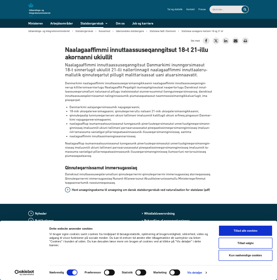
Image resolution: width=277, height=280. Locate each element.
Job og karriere (142, 23)
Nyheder (41, 213)
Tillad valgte (245, 243)
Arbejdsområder (61, 23)
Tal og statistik (175, 9)
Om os (120, 23)
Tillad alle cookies (245, 230)
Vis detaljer (194, 272)
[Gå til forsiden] (41, 9)
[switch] (109, 272)
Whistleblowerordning (159, 213)
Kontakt (190, 9)
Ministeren (35, 23)
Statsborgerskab (91, 23)
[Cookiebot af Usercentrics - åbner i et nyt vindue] (24, 272)
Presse (202, 9)
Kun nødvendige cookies (245, 255)
